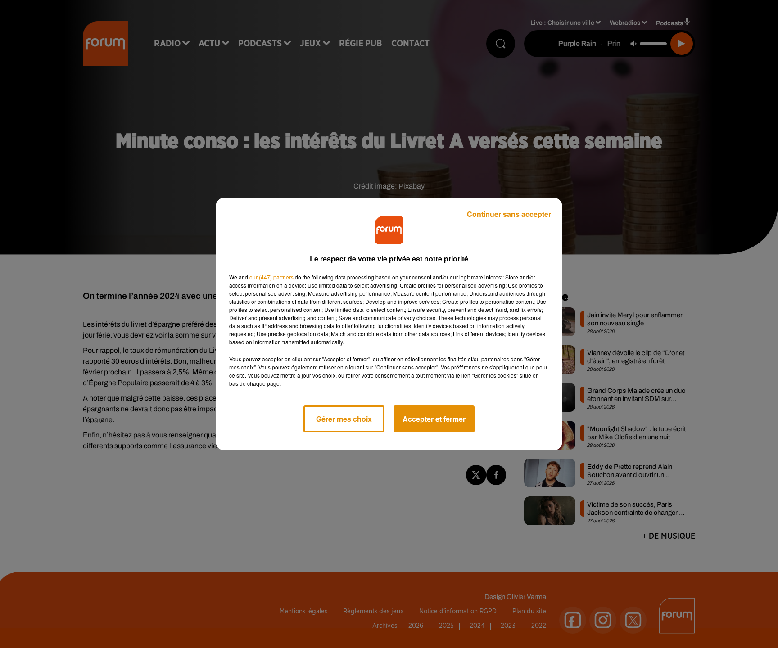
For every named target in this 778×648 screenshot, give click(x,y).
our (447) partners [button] (271, 277)
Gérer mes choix (344, 419)
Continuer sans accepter (509, 214)
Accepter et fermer (434, 419)
